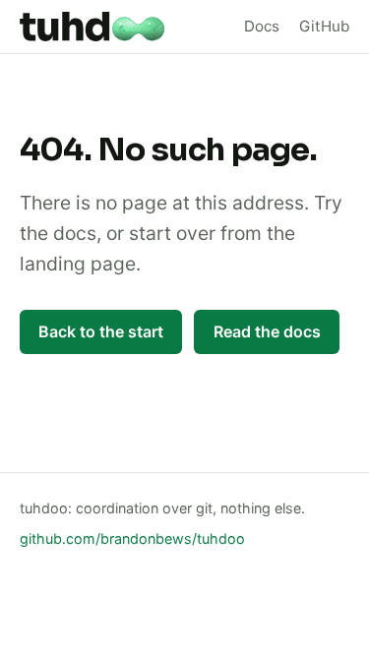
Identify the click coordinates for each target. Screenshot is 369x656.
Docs (261, 26)
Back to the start (100, 331)
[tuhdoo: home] (93, 26)
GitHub (324, 26)
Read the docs (267, 331)
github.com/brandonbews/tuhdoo (132, 538)
